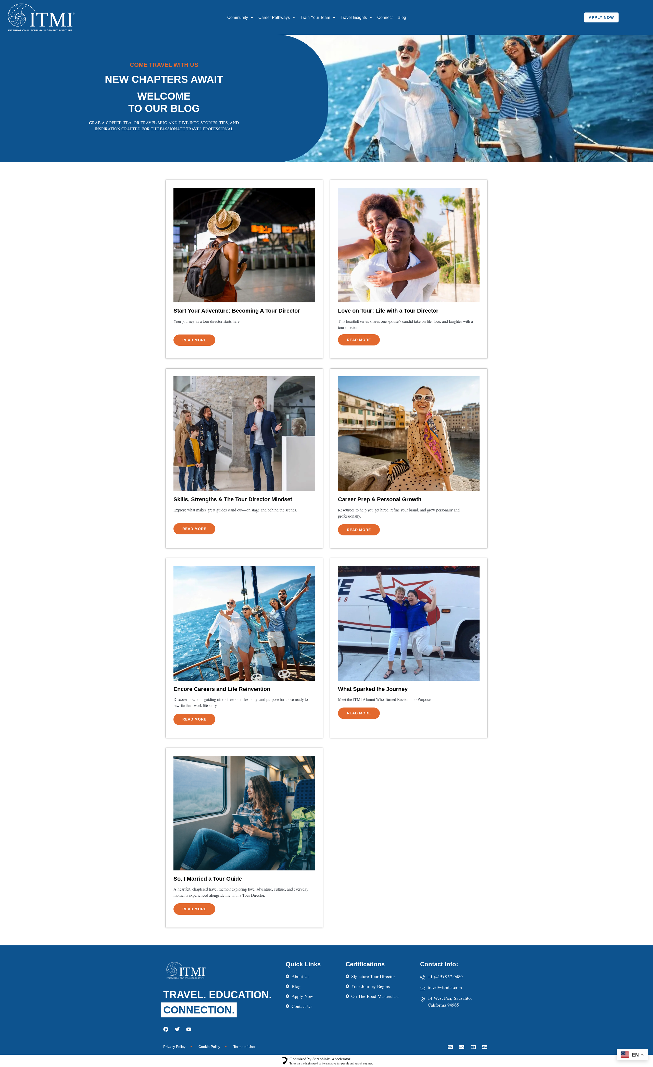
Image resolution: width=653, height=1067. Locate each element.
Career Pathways (274, 17)
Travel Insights (354, 17)
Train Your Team (315, 17)
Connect (385, 17)
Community (237, 17)
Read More (194, 340)
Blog (402, 17)
